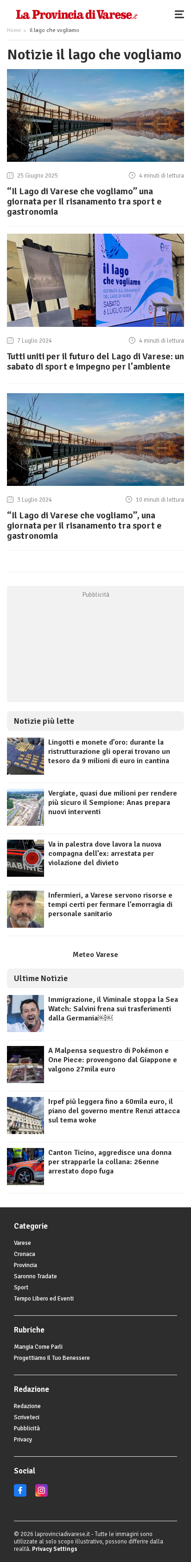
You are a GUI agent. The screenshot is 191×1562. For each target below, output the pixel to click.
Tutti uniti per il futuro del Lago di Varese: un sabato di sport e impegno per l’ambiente (95, 361)
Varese (22, 1243)
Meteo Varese (95, 954)
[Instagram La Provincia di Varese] (41, 1494)
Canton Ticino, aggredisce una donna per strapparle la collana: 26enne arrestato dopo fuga (110, 1162)
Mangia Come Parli (38, 1347)
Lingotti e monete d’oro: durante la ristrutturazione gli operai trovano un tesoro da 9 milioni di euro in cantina (109, 751)
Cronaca (24, 1254)
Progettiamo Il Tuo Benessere (52, 1358)
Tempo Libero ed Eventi (44, 1298)
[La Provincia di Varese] (76, 14)
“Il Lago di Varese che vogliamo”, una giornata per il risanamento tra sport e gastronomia (84, 526)
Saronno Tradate (35, 1276)
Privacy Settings (54, 1549)
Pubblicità (27, 1428)
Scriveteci (26, 1417)
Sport (21, 1287)
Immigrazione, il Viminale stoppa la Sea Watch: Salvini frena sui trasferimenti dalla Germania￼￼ (113, 1009)
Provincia (25, 1265)
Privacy (23, 1439)
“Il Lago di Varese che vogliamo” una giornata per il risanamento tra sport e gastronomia (84, 201)
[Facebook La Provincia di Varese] (20, 1494)
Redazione (27, 1406)
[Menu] (182, 14)
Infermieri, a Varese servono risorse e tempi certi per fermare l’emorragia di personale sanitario (110, 904)
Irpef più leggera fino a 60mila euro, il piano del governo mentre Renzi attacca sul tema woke (114, 1111)
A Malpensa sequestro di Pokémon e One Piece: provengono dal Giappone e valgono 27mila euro (112, 1060)
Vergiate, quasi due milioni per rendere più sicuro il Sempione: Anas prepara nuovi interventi (112, 802)
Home (14, 30)
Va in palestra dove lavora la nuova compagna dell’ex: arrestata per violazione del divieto (104, 853)
